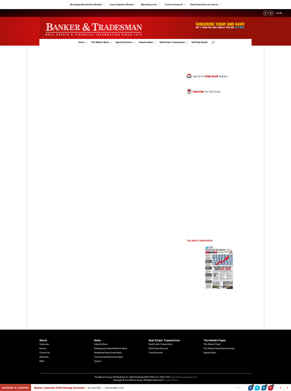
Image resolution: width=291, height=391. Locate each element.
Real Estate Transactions (172, 42)
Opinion (97, 361)
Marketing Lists (149, 4)
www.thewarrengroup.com (184, 377)
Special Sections (123, 42)
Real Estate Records (158, 348)
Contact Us (44, 352)
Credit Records (156, 352)
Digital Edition (209, 352)
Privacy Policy (171, 380)
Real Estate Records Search (204, 4)
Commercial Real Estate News (108, 357)
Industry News (146, 42)
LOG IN (279, 13)
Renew (42, 348)
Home (81, 42)
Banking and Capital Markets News (110, 348)
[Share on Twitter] (257, 387)
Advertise (44, 357)
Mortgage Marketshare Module (86, 4)
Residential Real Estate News (108, 352)
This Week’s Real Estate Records (218, 348)
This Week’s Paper (212, 344)
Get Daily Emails (199, 42)
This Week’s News (100, 42)
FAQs (41, 361)
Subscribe (44, 344)
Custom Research (174, 4)
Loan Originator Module (121, 4)
